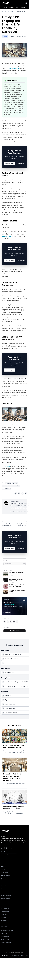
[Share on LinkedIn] (19, 493)
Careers (3, 878)
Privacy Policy (15, 955)
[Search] (24, 563)
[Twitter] (4, 955)
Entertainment (5, 936)
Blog (6, 11)
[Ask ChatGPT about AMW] (1, 848)
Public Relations (13, 68)
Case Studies (4, 872)
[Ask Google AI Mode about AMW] (9, 848)
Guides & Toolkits (5, 911)
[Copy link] (26, 493)
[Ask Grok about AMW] (11, 848)
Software (3, 889)
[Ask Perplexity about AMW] (6, 848)
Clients (3, 869)
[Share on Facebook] (22, 493)
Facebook (19, 511)
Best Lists (3, 917)
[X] (8, 621)
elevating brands (8, 236)
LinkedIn (14, 511)
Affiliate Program (5, 875)
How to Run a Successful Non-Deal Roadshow (17, 591)
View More (4, 920)
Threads (26, 511)
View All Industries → (6, 942)
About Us (3, 866)
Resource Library (5, 908)
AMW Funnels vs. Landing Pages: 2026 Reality (16, 573)
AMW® (12, 503)
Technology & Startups (7, 930)
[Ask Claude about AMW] (4, 848)
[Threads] (17, 621)
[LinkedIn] (11, 621)
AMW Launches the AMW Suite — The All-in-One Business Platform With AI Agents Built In (17, 579)
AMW (12, 36)
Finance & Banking (6, 939)
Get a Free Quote (9, 163)
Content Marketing (6, 895)
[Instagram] (14, 621)
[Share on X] (15, 493)
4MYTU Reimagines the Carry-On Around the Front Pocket (16, 585)
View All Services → (6, 898)
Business (12, 11)
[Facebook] (4, 621)
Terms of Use (24, 955)
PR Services (4, 892)
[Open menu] (26, 3)
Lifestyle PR (6, 466)
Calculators (4, 914)
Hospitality (4, 933)
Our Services (21, 163)
